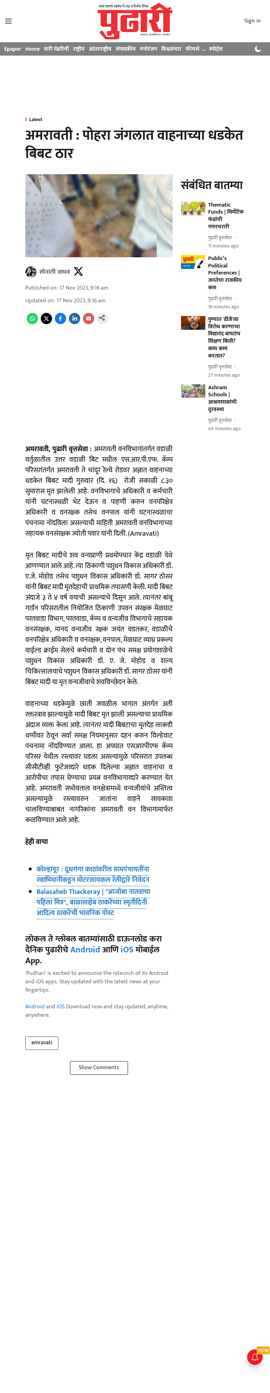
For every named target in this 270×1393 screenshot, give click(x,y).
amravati (41, 1042)
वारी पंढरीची (56, 49)
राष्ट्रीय (79, 49)
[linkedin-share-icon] (74, 322)
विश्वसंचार (171, 49)
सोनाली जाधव (54, 272)
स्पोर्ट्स (216, 49)
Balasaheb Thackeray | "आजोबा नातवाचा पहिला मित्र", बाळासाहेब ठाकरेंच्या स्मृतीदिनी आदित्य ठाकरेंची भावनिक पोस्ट (93, 902)
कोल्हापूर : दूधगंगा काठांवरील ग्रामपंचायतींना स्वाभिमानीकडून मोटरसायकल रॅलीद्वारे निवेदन (93, 874)
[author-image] (31, 272)
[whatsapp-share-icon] (32, 322)
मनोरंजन (148, 49)
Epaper (12, 49)
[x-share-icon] (46, 322)
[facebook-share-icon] (60, 322)
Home (32, 49)
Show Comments (99, 1067)
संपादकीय (126, 49)
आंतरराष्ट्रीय (100, 49)
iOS (127, 950)
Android (85, 950)
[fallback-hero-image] (193, 208)
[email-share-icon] (88, 322)
